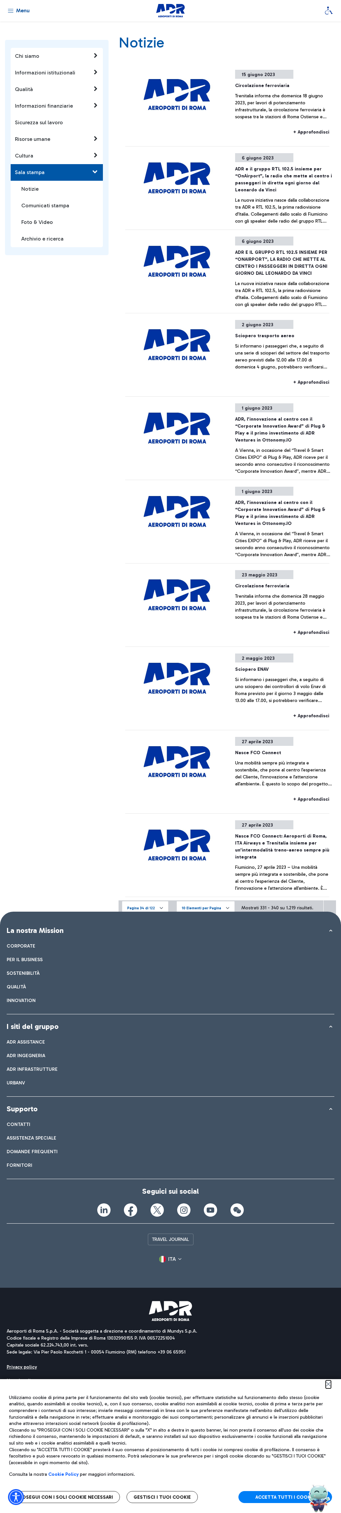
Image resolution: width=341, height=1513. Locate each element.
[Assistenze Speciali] (328, 10)
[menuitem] (21, 946)
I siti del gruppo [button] (33, 1026)
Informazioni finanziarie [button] (44, 106)
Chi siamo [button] (27, 56)
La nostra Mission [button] (35, 930)
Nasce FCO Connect (258, 753)
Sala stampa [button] (30, 172)
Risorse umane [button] (32, 139)
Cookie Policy (63, 1474)
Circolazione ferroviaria (262, 85)
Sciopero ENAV (252, 669)
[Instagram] (183, 1210)
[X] (157, 1210)
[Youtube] (210, 1210)
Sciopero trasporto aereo (264, 336)
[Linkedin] (104, 1210)
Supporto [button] (22, 1108)
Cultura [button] (24, 155)
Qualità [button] (24, 89)
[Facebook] (130, 1210)
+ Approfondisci (311, 132)
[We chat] (237, 1210)
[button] (145, 907)
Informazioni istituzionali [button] (45, 72)
